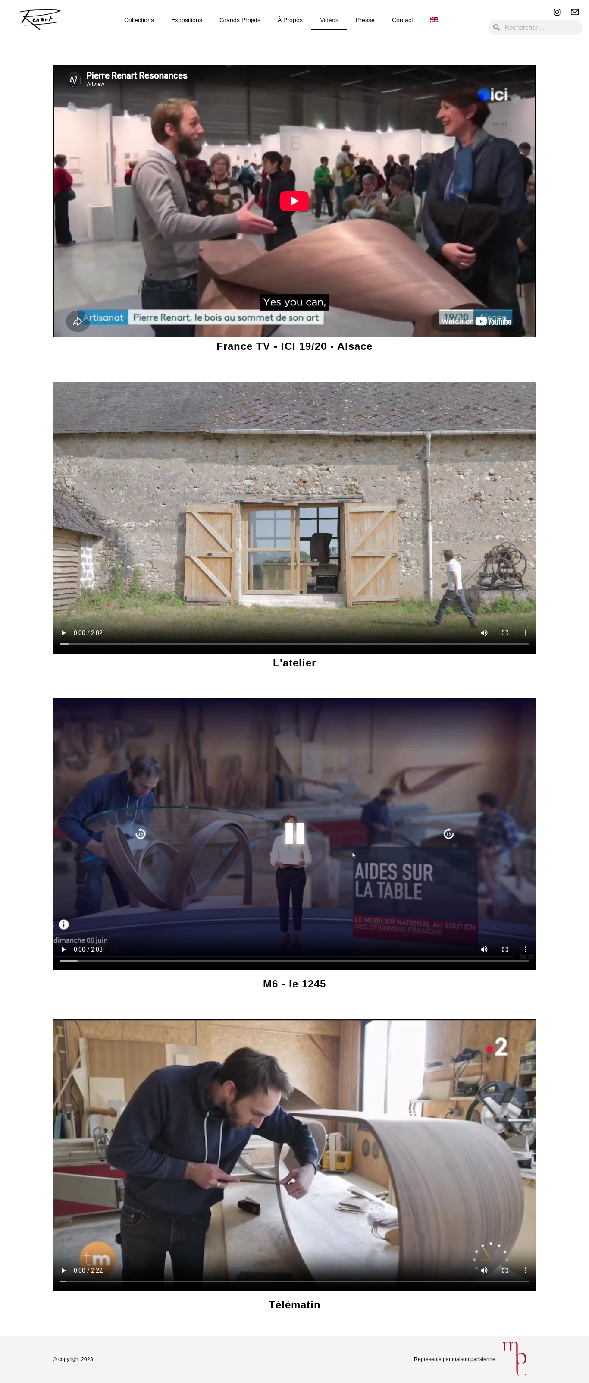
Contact (402, 19)
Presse (365, 19)
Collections (139, 19)
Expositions (186, 19)
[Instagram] (557, 12)
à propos (290, 19)
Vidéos (329, 19)
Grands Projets (239, 19)
